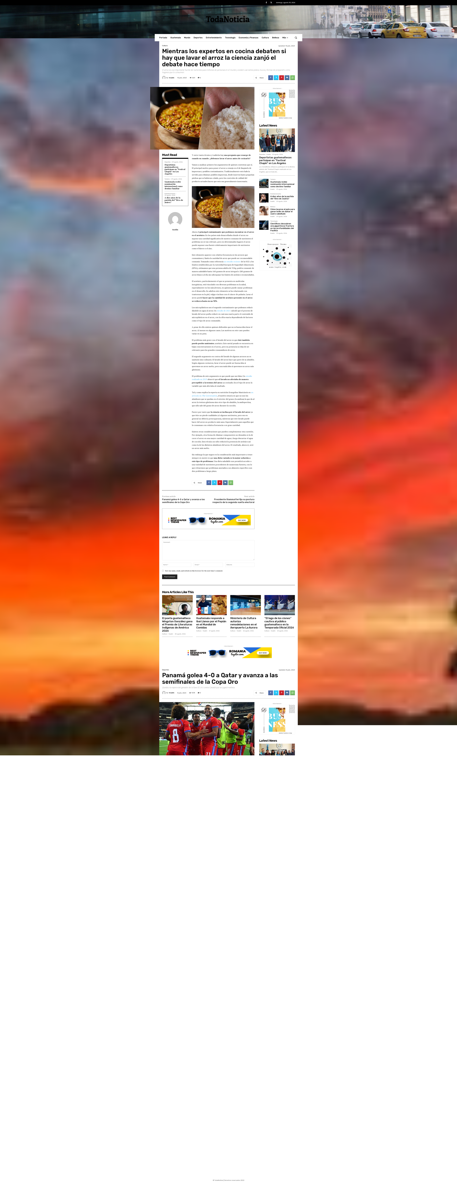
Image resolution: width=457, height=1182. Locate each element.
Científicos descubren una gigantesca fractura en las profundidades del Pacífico (282, 227)
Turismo (167, 179)
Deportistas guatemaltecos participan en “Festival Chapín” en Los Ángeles (175, 169)
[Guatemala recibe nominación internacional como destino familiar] (263, 183)
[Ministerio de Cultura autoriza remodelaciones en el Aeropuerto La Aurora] (245, 605)
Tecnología (274, 221)
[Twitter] (271, 2)
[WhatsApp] (292, 77)
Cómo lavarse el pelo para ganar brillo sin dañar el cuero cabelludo (282, 211)
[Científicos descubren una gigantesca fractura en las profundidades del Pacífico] (263, 225)
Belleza (272, 207)
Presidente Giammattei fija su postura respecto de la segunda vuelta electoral (233, 500)
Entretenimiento (170, 193)
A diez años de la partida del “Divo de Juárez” (174, 200)
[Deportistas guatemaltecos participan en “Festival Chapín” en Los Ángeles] (277, 140)
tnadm (171, 77)
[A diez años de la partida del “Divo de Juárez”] (263, 198)
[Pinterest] (281, 77)
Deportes (167, 162)
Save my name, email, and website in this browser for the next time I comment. (194, 571)
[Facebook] (266, 2)
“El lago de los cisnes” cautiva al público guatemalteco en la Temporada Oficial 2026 (279, 623)
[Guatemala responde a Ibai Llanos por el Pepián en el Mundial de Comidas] (211, 605)
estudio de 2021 (223, 310)
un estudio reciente (232, 261)
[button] (295, 37)
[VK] (287, 77)
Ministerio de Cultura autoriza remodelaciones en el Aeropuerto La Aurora (243, 623)
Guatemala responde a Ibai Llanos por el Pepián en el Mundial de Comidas (211, 623)
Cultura (165, 45)
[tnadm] (164, 77)
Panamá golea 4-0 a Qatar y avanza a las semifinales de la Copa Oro (183, 500)
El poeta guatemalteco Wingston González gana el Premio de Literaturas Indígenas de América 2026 (177, 624)
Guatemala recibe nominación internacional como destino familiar (174, 185)
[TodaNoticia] (228, 19)
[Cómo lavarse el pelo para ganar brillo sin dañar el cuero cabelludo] (263, 210)
